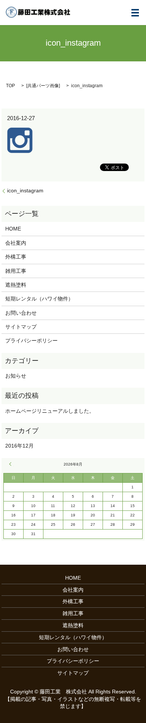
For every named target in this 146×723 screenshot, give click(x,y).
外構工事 (15, 257)
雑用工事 (15, 271)
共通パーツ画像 (43, 85)
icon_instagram (25, 190)
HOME (13, 229)
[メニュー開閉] (135, 12)
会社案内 (15, 243)
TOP (10, 85)
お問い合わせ (21, 313)
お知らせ (15, 376)
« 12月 (11, 464)
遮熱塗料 (15, 285)
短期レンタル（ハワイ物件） (39, 299)
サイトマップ (21, 327)
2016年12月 (19, 446)
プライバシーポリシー (31, 341)
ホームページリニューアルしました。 (49, 411)
